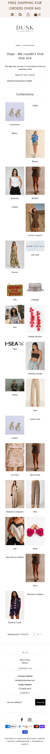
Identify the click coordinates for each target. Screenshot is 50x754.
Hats (15, 327)
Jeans (35, 410)
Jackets (15, 395)
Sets (15, 548)
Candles (15, 207)
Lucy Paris (15, 475)
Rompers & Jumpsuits (14, 512)
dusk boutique (29, 738)
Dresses (15, 272)
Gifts (15, 300)
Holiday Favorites (35, 336)
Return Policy (25, 660)
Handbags (35, 300)
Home (18, 45)
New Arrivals (35, 475)
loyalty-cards (35, 419)
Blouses (35, 161)
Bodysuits (15, 198)
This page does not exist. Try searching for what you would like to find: (25, 67)
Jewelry (15, 438)
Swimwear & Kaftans (35, 594)
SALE (35, 512)
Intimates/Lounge (35, 373)
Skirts (35, 585)
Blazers (15, 133)
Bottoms (35, 198)
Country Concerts (35, 235)
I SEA (15, 349)
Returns (25, 663)
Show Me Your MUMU (15, 557)
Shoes (35, 548)
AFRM (35, 106)
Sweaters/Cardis (14, 622)
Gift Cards (35, 255)
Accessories (15, 124)
